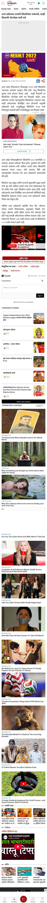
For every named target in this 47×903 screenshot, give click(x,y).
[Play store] (39, 3)
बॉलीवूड (5, 270)
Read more (12, 246)
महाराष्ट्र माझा (6, 9)
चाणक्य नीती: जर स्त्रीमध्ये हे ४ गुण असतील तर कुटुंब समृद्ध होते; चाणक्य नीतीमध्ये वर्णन (23, 821)
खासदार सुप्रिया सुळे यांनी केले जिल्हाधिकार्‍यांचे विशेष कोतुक (24, 261)
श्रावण (16, 9)
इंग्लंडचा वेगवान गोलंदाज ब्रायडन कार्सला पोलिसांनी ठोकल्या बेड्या (8, 879)
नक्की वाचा (9, 805)
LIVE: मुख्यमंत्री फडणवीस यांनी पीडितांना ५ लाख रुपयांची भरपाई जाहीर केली (23, 879)
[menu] (3, 3)
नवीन (7, 864)
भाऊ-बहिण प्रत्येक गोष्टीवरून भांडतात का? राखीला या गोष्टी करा (9, 821)
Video (7, 827)
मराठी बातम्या (15, 270)
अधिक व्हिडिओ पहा (9, 831)
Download (7, 75)
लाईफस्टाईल (35, 266)
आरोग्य (23, 9)
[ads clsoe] (45, 890)
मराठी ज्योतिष (34, 9)
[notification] (43, 3)
